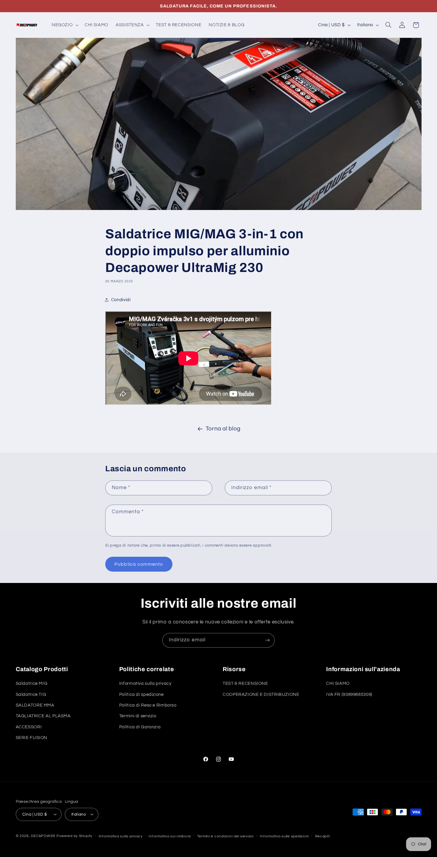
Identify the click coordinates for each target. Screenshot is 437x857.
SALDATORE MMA (35, 705)
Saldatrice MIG (32, 684)
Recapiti (322, 836)
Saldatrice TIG (31, 694)
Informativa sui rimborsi (170, 836)
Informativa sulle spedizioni (284, 836)
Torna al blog (223, 429)
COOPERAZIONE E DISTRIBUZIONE (261, 694)
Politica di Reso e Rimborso (148, 705)
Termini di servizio (137, 716)
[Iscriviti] (267, 640)
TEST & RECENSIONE (245, 684)
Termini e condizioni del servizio (225, 836)
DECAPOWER (43, 835)
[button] (64, 25)
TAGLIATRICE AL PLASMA (43, 716)
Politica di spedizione (141, 694)
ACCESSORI (29, 727)
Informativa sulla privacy (145, 684)
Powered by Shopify (74, 835)
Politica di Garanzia (140, 727)
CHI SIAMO (338, 684)
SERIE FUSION (32, 738)
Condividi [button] (121, 300)
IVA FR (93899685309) (349, 694)
